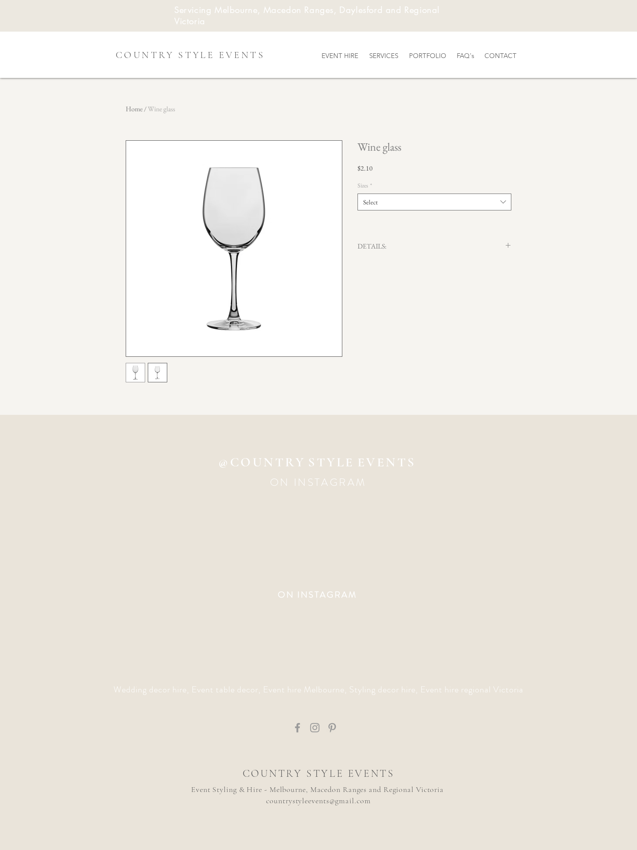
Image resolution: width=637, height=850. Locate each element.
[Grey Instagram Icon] (315, 727)
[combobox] (434, 202)
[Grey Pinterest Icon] (332, 727)
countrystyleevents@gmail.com (318, 800)
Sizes (365, 185)
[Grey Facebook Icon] (297, 727)
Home (134, 108)
